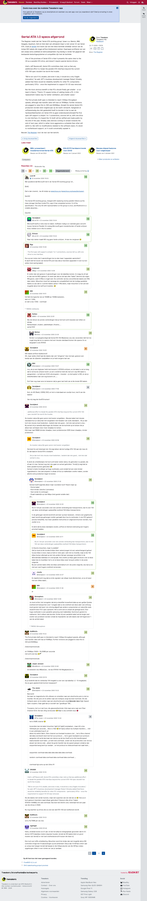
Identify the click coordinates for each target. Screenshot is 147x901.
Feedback (100, 41)
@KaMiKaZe (36, 666)
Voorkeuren (53, 897)
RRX (33, 363)
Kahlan (34, 314)
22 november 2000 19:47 (50, 366)
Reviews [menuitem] (29, 2)
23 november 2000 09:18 (38, 677)
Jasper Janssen (38, 664)
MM (31, 291)
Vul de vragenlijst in (31, 18)
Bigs (31, 244)
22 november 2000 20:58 (50, 440)
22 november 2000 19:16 (38, 772)
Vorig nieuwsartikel (30, 138)
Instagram (126, 888)
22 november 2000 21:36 (55, 588)
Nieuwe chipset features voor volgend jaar (106, 149)
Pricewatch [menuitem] (53, 2)
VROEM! (33, 770)
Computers (26, 160)
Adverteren (45, 882)
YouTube (126, 885)
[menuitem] (127, 2)
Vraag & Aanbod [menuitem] (66, 2)
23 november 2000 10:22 (50, 690)
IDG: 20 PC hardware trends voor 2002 (74, 149)
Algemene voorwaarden (50, 891)
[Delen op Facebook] (95, 48)
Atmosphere (38, 596)
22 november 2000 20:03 (38, 407)
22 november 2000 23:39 (50, 334)
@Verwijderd (36, 366)
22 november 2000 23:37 (55, 575)
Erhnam (35, 234)
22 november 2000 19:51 (38, 293)
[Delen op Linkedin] (98, 48)
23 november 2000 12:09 (52, 599)
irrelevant (35, 268)
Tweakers (104, 37)
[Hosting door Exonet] (130, 873)
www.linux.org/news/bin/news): (73, 191)
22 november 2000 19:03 (40, 178)
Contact (44, 885)
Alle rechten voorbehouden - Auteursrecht (17, 886)
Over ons (52, 885)
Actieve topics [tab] (144, 16)
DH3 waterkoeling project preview (36, 865)
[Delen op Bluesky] (102, 48)
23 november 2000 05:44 (38, 828)
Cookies (44, 897)
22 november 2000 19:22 (38, 634)
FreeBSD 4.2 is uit (30, 862)
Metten (37, 332)
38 (91, 48)
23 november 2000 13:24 (53, 718)
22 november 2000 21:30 (52, 481)
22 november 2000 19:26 (38, 247)
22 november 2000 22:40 (50, 666)
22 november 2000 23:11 (55, 536)
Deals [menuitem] (83, 2)
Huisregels (45, 888)
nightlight (33, 826)
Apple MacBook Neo (88, 882)
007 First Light (86, 894)
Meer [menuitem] (89, 2)
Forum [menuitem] (77, 2)
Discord (126, 894)
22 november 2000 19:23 (38, 817)
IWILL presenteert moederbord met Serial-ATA (41, 149)
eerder (34, 47)
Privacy (44, 894)
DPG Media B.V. (26, 884)
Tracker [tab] (144, 10)
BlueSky (126, 882)
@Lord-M (35, 220)
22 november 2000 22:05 (46, 316)
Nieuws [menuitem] (21, 2)
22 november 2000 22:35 (55, 504)
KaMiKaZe (33, 631)
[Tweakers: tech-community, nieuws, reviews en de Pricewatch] (10, 2)
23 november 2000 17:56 (50, 389)
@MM (34, 316)
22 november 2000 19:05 (38, 350)
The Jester (36, 688)
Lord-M (32, 176)
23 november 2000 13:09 (46, 270)
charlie (39, 572)
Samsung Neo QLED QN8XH (91, 885)
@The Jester (38, 718)
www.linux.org (56, 191)
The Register (32, 133)
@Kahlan (37, 334)
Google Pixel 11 (86, 888)
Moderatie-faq (40, 166)
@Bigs (34, 270)
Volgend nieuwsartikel (77, 138)
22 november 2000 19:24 (48, 220)
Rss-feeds (126, 891)
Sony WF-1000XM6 (88, 897)
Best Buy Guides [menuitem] (40, 2)
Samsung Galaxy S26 (89, 891)
